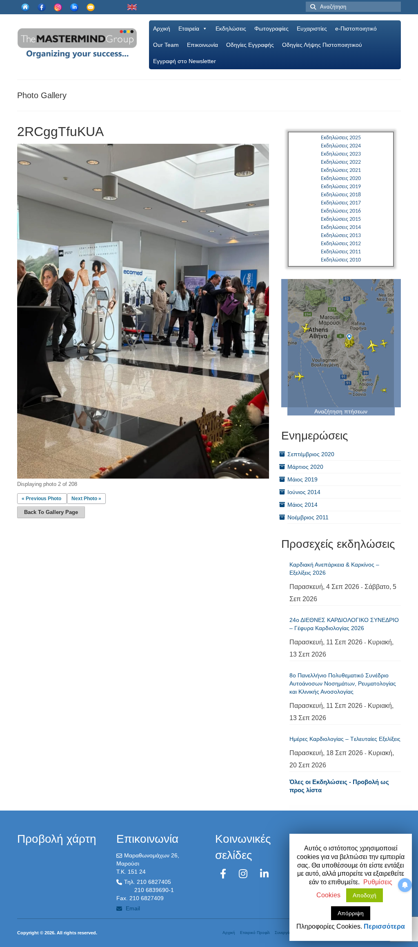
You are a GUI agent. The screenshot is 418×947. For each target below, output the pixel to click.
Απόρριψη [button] (351, 913)
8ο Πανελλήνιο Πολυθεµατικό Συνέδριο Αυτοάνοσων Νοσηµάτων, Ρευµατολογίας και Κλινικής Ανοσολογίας (342, 683)
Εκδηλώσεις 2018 (341, 195)
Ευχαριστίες (312, 28)
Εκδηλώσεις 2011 (341, 252)
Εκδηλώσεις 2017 (341, 203)
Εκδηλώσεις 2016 (341, 211)
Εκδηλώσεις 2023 (341, 154)
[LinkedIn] (264, 873)
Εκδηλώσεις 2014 (341, 227)
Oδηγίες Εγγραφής (250, 45)
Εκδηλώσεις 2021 (341, 170)
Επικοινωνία (202, 45)
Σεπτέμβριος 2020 (310, 454)
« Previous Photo (41, 498)
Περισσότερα (384, 926)
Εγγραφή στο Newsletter (184, 61)
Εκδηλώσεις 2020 (341, 179)
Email (132, 908)
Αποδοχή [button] (364, 895)
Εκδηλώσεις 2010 (341, 260)
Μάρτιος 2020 (305, 467)
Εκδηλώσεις (231, 28)
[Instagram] (244, 873)
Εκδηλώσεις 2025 (341, 138)
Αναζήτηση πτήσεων (340, 411)
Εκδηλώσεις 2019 (341, 187)
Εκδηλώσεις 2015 (341, 219)
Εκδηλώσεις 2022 (341, 162)
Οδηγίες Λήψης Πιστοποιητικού (322, 45)
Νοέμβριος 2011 (308, 517)
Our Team (166, 45)
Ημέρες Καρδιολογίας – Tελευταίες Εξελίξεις (344, 739)
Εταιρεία (188, 28)
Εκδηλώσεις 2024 (341, 146)
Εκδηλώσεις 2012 (341, 244)
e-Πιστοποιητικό (356, 28)
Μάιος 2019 (302, 479)
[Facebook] (224, 873)
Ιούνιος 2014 (303, 492)
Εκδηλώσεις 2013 (341, 236)
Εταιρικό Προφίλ (255, 932)
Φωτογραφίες (271, 28)
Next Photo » (86, 498)
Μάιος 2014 (302, 504)
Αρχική (161, 28)
